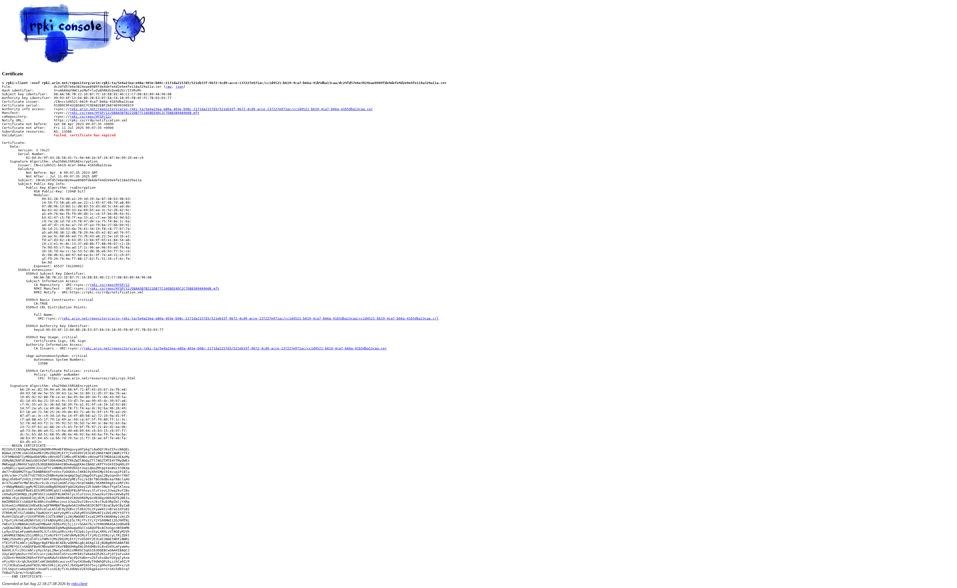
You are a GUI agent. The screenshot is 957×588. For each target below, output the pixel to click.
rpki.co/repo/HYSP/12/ (91, 116)
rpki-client (79, 584)
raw (168, 86)
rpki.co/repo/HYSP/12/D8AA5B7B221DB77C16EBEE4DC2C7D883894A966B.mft (134, 113)
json (179, 86)
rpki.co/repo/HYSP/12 (110, 285)
